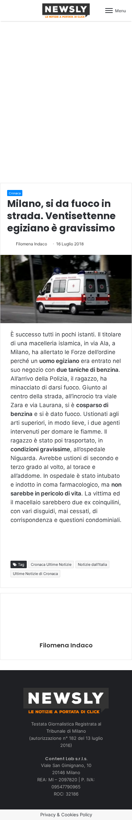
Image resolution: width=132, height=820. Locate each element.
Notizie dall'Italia (92, 564)
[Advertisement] (66, 101)
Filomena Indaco (31, 243)
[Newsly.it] (66, 10)
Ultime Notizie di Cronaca (35, 573)
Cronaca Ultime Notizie (51, 564)
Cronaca (15, 193)
